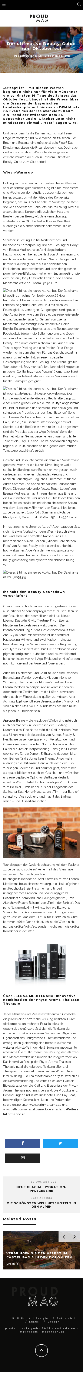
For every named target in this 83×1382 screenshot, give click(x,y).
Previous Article (41, 1181)
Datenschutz (53, 1331)
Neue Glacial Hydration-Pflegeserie (41, 1189)
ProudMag (21, 56)
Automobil (66, 1318)
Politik (18, 1318)
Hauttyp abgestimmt (65, 403)
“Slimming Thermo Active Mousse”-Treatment (34, 682)
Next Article (41, 1198)
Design (53, 1321)
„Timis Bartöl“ (31, 787)
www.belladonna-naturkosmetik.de (27, 1109)
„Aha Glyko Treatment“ (36, 620)
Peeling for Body (66, 245)
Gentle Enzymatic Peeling (34, 371)
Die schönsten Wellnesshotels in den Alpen (41, 1205)
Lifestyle (37, 56)
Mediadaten (64, 1328)
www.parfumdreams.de (45, 1104)
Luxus (34, 1321)
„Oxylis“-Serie (28, 441)
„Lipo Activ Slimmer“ (30, 507)
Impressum (28, 1331)
